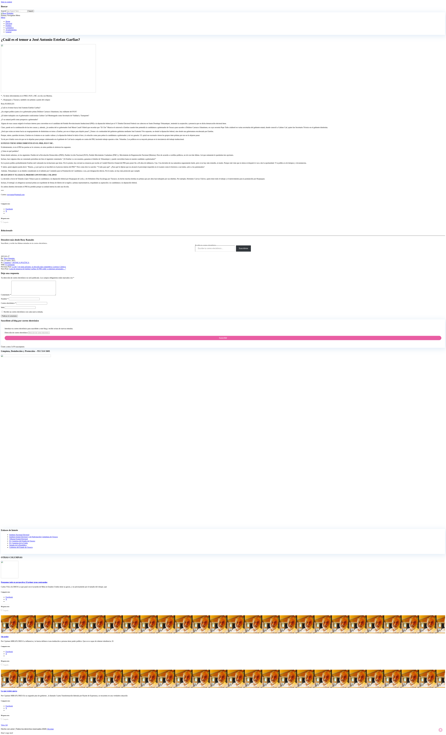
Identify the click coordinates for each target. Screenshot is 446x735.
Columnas (7, 263)
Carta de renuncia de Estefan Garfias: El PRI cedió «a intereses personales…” (37, 269)
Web (2, 307)
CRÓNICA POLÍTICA (20, 263)
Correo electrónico (8, 303)
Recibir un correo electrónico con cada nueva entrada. (23, 312)
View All (4, 725)
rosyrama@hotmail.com (16, 195)
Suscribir (223, 338)
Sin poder (5, 637)
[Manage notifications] (440, 730)
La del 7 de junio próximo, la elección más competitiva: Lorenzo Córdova (39, 267)
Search (3, 11)
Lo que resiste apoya (9, 691)
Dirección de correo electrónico (16, 333)
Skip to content (6, 2)
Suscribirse (243, 248)
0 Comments (10, 265)
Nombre (4, 299)
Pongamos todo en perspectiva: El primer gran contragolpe (24, 582)
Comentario (6, 295)
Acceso (51, 729)
